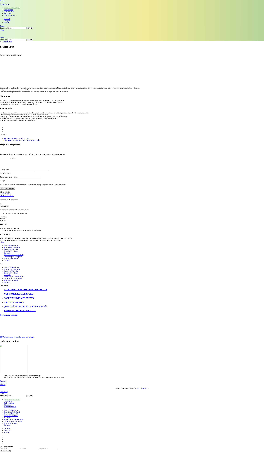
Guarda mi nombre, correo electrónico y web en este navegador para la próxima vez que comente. (34, 185)
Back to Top (4, 392)
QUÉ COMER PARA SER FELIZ (18, 294)
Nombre (3, 173)
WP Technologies (142, 388)
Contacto (7, 260)
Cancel (8, 451)
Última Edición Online (11, 245)
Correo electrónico (6, 177)
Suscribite (7, 253)
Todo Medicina (9, 11)
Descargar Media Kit (11, 249)
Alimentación (8, 10)
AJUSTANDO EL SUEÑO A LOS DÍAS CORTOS (25, 290)
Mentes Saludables (10, 15)
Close (2, 393)
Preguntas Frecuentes (11, 258)
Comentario (4, 169)
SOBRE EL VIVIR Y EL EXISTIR (19, 298)
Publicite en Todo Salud (12, 8)
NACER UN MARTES (14, 302)
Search (30, 28)
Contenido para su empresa (13, 257)
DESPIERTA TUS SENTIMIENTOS (20, 311)
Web (1, 181)
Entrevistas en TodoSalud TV (13, 255)
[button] (37, 264)
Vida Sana (7, 13)
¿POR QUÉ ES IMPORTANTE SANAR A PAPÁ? (25, 306)
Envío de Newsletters (11, 251)
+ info (2, 242)
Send (2, 451)
